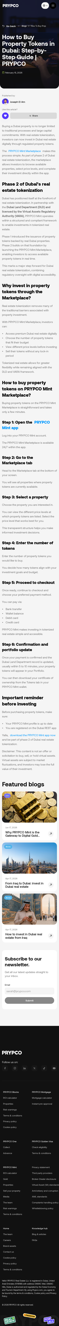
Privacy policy (10, 1263)
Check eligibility (39, 1147)
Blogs (24, 26)
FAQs (34, 1240)
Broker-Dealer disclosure (44, 1179)
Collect (6, 1147)
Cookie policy (9, 1257)
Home (6, 1228)
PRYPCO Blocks (11, 1092)
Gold (5, 1179)
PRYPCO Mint (10, 1167)
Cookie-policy (10, 1127)
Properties (8, 1103)
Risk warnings (10, 1109)
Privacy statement (41, 1167)
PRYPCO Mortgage (41, 1092)
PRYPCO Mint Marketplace (25, 151)
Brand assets (9, 1246)
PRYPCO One (9, 1141)
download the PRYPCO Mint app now (33, 735)
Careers (7, 1240)
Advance (7, 1153)
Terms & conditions (12, 1269)
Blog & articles (39, 1234)
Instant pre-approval (42, 1103)
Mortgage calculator (42, 1098)
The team (7, 1234)
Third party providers (42, 1173)
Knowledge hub (40, 1228)
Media (6, 1196)
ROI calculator (10, 1098)
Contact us (8, 1251)
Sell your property (11, 1190)
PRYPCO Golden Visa (42, 1141)
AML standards (39, 1196)
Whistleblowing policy (42, 1208)
